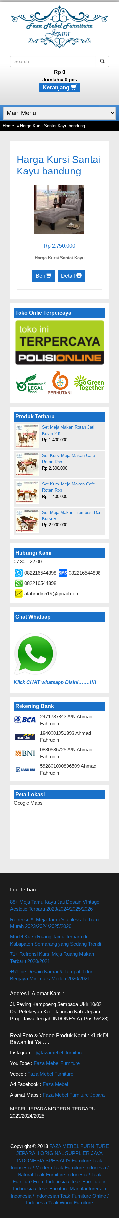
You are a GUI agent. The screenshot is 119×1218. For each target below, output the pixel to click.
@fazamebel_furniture (59, 1052)
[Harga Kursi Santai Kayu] (59, 208)
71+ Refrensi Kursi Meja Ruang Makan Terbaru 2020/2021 (52, 957)
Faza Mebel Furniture (57, 1063)
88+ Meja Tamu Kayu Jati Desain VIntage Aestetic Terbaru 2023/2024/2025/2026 (54, 905)
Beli (41, 276)
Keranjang (57, 87)
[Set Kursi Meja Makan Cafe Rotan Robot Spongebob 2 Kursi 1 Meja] (27, 492)
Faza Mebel (56, 1084)
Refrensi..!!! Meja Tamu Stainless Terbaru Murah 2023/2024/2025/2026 (54, 923)
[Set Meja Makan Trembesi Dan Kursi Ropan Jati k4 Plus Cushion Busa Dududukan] (27, 521)
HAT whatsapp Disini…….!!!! (63, 682)
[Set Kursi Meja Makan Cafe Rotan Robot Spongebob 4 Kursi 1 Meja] (27, 464)
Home (8, 125)
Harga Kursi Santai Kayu (60, 257)
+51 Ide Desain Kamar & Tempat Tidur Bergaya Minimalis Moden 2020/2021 (51, 975)
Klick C (22, 682)
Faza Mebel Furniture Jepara (74, 1095)
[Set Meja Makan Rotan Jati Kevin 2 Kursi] (27, 436)
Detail (68, 276)
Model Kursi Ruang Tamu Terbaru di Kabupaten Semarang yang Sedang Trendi (55, 940)
